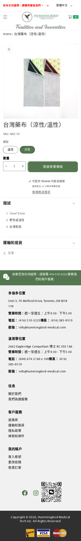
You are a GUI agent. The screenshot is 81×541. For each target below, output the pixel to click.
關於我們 (14, 394)
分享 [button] (11, 253)
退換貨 (13, 420)
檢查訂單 (14, 467)
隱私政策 (14, 431)
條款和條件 (16, 436)
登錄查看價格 (53, 167)
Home (7, 34)
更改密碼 (14, 462)
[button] (7, 17)
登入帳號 (14, 457)
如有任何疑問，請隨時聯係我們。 (23, 5)
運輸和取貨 (16, 425)
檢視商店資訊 (41, 192)
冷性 (27, 149)
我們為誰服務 (18, 399)
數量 (6, 158)
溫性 (10, 149)
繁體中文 (62, 5)
